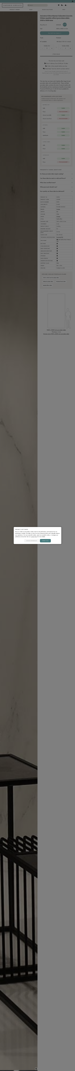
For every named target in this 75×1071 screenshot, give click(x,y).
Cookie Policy (34, 537)
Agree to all (45, 540)
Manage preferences (31, 540)
